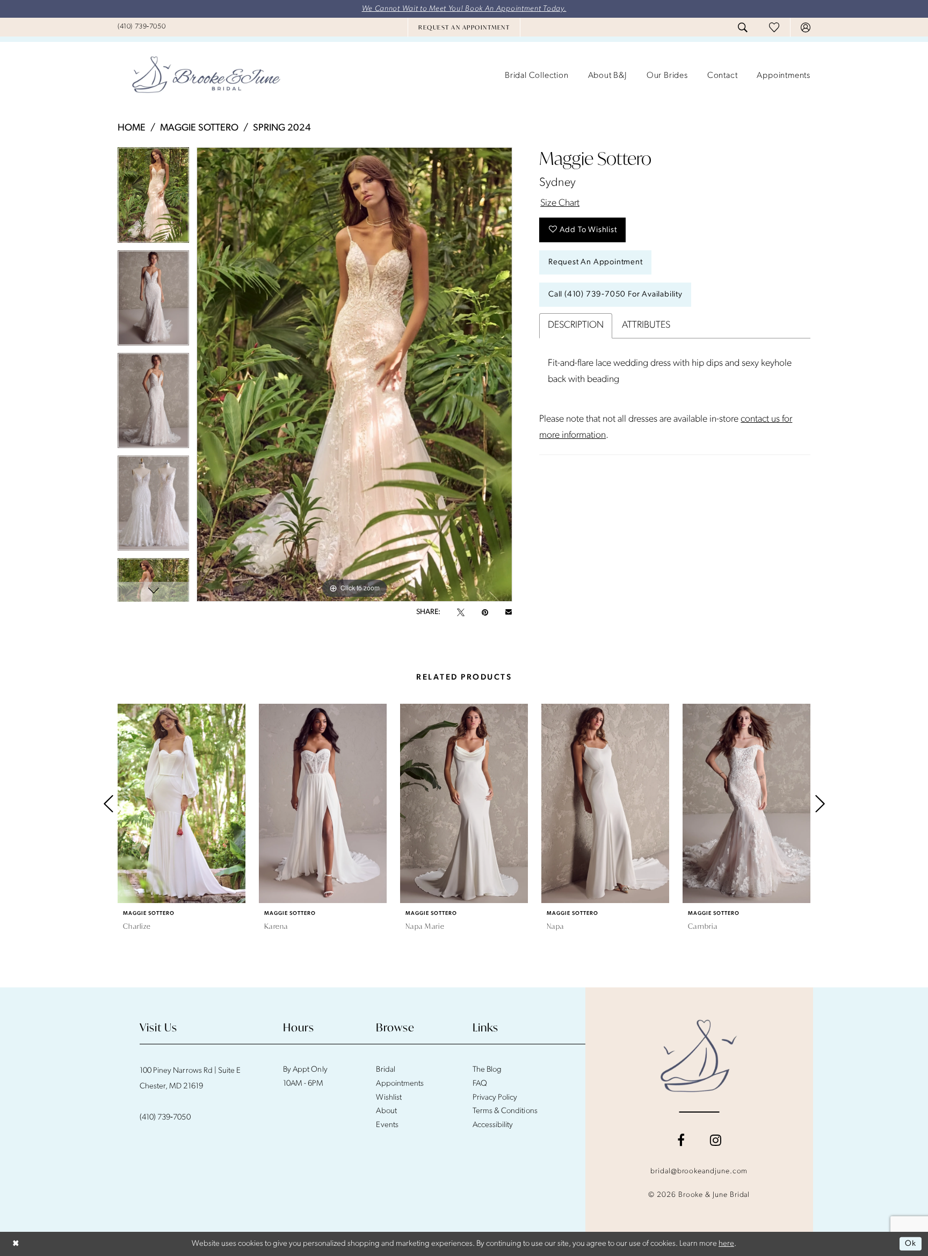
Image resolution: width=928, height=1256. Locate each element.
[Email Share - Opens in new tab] (508, 612)
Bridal (385, 1070)
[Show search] (742, 27)
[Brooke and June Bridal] (699, 1056)
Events (387, 1125)
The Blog (487, 1070)
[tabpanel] (153, 198)
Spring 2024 (282, 128)
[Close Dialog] (15, 1244)
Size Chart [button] (559, 203)
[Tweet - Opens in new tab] (460, 612)
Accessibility (493, 1125)
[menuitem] (141, 27)
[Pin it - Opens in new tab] (485, 612)
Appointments (399, 1084)
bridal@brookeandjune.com (699, 1171)
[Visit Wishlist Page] (774, 27)
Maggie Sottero (199, 128)
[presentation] (181, 803)
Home (132, 128)
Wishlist (388, 1098)
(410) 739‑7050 (165, 1118)
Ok (910, 1244)
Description (576, 325)
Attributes (646, 325)
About (386, 1111)
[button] (805, 27)
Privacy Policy (495, 1098)
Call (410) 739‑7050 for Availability (615, 295)
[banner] (206, 75)
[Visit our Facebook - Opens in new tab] (681, 1140)
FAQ (480, 1084)
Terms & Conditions (505, 1111)
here (726, 1244)
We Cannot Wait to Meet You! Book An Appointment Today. (464, 9)
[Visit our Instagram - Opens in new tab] (715, 1140)
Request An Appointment (595, 262)
